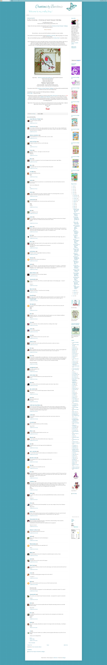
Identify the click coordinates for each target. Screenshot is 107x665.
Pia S (31, 348)
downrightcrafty (33, 367)
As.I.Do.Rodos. (32, 251)
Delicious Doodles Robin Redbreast (44, 77)
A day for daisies (75, 342)
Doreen (31, 150)
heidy (31, 397)
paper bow (74, 421)
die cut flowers (75, 374)
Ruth (31, 210)
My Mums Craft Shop (51, 35)
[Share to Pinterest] (42, 113)
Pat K (31, 235)
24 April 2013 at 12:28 (34, 231)
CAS (73, 357)
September (76, 200)
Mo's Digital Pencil (75, 415)
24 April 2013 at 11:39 (33, 155)
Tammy (31, 192)
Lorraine (31, 414)
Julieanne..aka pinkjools (34, 135)
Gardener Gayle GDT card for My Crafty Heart (76, 210)
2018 (74, 186)
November (76, 196)
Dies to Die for (75, 378)
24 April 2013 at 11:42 (33, 168)
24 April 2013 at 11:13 (33, 138)
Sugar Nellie (74, 454)
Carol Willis (32, 171)
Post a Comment (32, 642)
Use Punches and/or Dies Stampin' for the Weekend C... (76, 219)
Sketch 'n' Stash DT (76, 443)
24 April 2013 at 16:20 (34, 300)
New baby (74, 418)
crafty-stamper (33, 375)
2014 (74, 192)
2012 (74, 295)
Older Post (66, 645)
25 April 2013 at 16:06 (34, 555)
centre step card (75, 358)
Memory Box (74, 413)
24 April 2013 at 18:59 (34, 364)
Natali (31, 622)
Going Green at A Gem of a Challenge (76, 214)
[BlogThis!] (39, 113)
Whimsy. (73, 463)
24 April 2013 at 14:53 (33, 275)
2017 (74, 187)
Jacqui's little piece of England (35, 119)
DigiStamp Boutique (74, 382)
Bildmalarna (74, 349)
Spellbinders (74, 446)
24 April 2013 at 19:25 (34, 371)
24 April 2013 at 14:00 (34, 260)
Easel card (74, 385)
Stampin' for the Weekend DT (75, 450)
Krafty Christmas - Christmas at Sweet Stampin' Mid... (76, 227)
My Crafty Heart (54, 95)
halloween (74, 397)
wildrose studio (75, 467)
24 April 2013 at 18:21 (33, 352)
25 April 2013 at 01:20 (34, 468)
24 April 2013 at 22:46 (34, 447)
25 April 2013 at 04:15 (34, 489)
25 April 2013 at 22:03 (34, 578)
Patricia (31, 493)
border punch (74, 353)
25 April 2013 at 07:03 (34, 508)
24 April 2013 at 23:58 (34, 461)
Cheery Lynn (74, 361)
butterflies (74, 356)
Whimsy (73, 462)
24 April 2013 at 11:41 (33, 161)
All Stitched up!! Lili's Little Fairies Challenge (76, 279)
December (76, 195)
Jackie (31, 536)
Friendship (74, 393)
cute (73, 371)
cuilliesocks (32, 341)
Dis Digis (73, 384)
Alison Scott (32, 289)
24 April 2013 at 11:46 (33, 176)
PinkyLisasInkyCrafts (34, 519)
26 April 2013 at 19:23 (34, 609)
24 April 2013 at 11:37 (33, 146)
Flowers (73, 392)
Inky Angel (32, 304)
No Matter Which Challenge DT (75, 420)
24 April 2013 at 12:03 (34, 207)
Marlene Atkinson (33, 272)
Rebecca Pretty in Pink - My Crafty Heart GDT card (76, 250)
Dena (31, 471)
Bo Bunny (74, 352)
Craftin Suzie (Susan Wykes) (35, 405)
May (74, 206)
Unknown (31, 257)
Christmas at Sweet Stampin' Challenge (60, 26)
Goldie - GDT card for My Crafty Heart (76, 223)
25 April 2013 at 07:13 (34, 515)
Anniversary (74, 348)
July (74, 203)
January (75, 293)
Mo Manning (74, 414)
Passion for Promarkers (74, 426)
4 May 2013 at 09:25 (33, 640)
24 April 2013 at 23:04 (34, 454)
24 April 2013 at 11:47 (33, 188)
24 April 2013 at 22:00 (34, 440)
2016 (74, 189)
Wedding (74, 459)
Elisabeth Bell (74, 388)
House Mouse (74, 398)
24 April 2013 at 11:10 (33, 123)
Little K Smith (32, 565)
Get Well (73, 394)
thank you (74, 456)
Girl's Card (74, 396)
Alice (31, 465)
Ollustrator (56, 657)
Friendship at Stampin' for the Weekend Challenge (76, 258)
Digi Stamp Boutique (74, 380)
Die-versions (74, 377)
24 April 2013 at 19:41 (33, 379)
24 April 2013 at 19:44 (34, 385)
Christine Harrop (33, 126)
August (75, 201)
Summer (73, 455)
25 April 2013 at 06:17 (34, 499)
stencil (73, 452)
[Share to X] (40, 113)
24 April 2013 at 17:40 (34, 344)
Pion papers (74, 430)
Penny (31, 503)
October (75, 198)
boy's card (74, 354)
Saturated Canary (75, 437)
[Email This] (38, 113)
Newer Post (30, 645)
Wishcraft (31, 437)
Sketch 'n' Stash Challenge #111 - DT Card (76, 270)
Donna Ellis (32, 295)
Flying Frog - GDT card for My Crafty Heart (76, 262)
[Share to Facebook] (41, 113)
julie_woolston (32, 389)
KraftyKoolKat (32, 199)
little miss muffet (75, 409)
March (75, 290)
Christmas (74, 362)
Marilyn (31, 226)
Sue (78, 20)
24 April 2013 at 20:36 (34, 401)
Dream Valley (30, 93)
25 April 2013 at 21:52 (34, 569)
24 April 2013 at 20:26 (34, 394)
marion (31, 328)
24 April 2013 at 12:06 (34, 223)
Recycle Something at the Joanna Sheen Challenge (76, 241)
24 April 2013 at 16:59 (34, 325)
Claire (31, 382)
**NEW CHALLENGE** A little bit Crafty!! (76, 287)
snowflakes (74, 445)
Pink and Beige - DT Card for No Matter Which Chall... (76, 274)
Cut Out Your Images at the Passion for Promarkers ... (76, 267)
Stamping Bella (75, 451)
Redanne (31, 511)
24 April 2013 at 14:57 (34, 285)
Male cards (74, 411)
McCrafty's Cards (33, 457)
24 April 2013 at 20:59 (34, 427)
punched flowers (75, 431)
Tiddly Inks (74, 458)
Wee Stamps (74, 460)
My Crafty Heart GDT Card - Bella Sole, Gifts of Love (76, 283)
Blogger (64, 657)
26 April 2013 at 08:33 (34, 584)
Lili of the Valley (75, 407)
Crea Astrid (32, 422)
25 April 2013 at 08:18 (34, 540)
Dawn (31, 603)
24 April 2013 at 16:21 (33, 310)
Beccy (31, 612)
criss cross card (75, 368)
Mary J (31, 165)
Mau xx (31, 241)
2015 (74, 190)
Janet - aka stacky (33, 451)
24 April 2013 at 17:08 (34, 331)
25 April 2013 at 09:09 (34, 549)
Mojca (31, 158)
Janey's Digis (74, 400)
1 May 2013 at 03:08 (33, 627)
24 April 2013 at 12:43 (33, 238)
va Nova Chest (57, 38)
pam (30, 443)
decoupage (74, 373)
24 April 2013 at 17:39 (34, 338)
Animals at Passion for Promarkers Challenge (75, 232)
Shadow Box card (75, 439)
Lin (30, 631)
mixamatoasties (33, 279)
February (75, 292)
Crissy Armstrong (75, 369)
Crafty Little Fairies (75, 366)
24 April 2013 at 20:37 (34, 411)
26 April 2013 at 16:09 (34, 599)
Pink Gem (74, 428)
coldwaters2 (32, 481)
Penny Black (74, 427)
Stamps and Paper (33, 141)
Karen (31, 355)
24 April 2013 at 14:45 (34, 269)
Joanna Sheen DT (75, 401)
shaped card (74, 441)
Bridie (31, 581)
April (74, 207)
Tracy (31, 322)
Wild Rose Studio (75, 464)
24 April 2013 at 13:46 (34, 254)
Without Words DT (75, 468)
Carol (31, 335)
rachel (31, 264)
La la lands (74, 403)
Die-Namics (74, 375)
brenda (31, 180)
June (74, 204)
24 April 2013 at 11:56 (33, 196)
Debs (31, 313)
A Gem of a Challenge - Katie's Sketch (76, 254)
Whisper (31, 552)
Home (28, 15)
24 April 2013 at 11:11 (33, 131)
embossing (74, 389)
